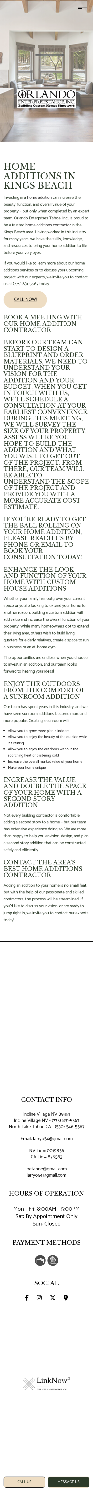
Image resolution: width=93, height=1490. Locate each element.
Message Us (68, 1482)
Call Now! (25, 299)
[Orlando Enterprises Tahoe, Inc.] (46, 98)
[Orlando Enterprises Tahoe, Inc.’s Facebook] (27, 1299)
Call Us (24, 1482)
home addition (39, 197)
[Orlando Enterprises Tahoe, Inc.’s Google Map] (66, 1299)
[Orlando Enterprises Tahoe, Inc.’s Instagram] (39, 1299)
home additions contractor (48, 225)
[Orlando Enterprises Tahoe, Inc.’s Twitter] (53, 1299)
